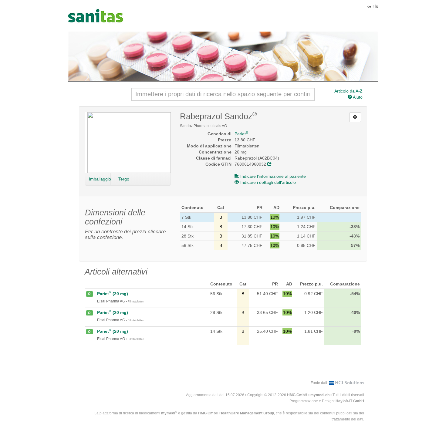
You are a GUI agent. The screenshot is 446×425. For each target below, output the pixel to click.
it (377, 6)
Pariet (241, 133)
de (369, 6)
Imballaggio (100, 179)
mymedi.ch (319, 395)
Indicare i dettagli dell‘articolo (268, 182)
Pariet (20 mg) (112, 293)
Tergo (123, 179)
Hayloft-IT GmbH (350, 401)
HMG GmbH (297, 395)
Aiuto (357, 97)
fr (374, 6)
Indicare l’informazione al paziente (273, 176)
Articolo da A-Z (348, 91)
